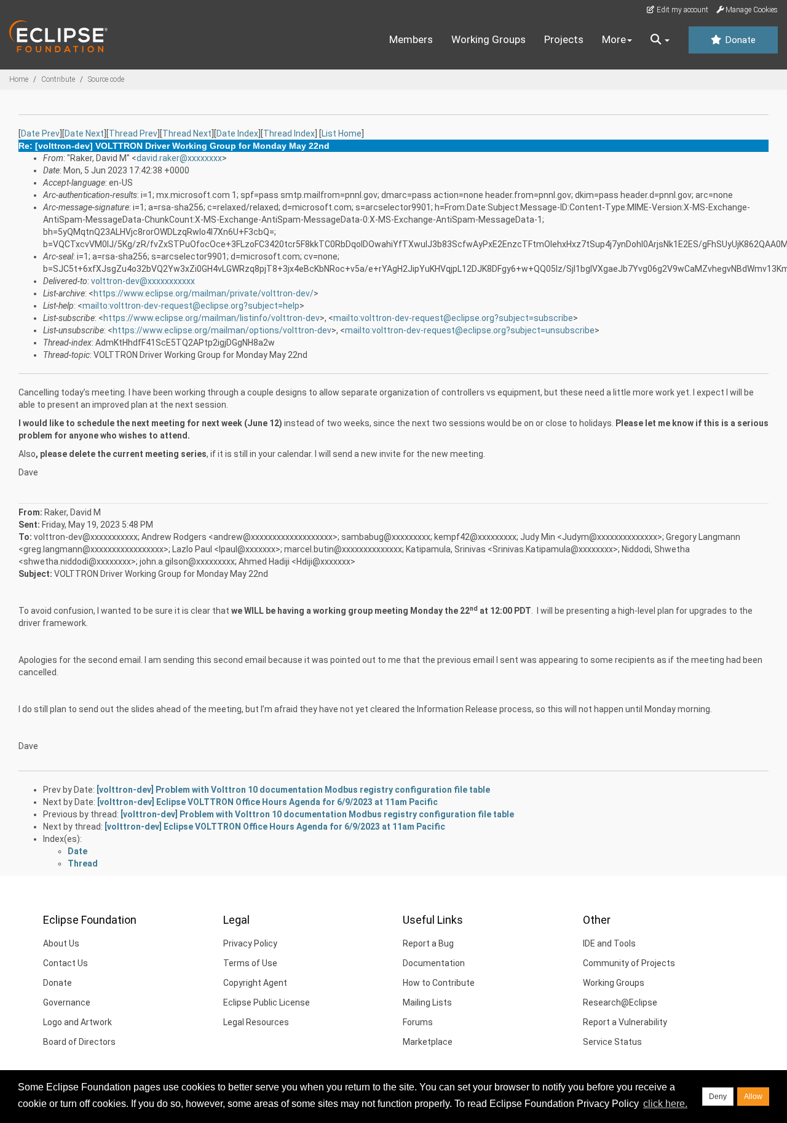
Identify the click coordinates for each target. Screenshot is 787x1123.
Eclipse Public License (266, 1002)
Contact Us (65, 963)
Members (411, 39)
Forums (418, 1022)
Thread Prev (133, 133)
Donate (739, 40)
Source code (106, 79)
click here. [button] (665, 1103)
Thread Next (187, 133)
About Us (61, 943)
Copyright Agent (255, 983)
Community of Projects (629, 963)
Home (18, 79)
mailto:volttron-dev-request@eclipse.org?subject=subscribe (453, 318)
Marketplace (428, 1042)
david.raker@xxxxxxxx (179, 158)
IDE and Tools (609, 943)
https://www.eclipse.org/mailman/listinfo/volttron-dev (211, 318)
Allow (753, 1096)
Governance (66, 1002)
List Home (342, 133)
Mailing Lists (427, 1002)
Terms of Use (250, 963)
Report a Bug (428, 943)
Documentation (434, 963)
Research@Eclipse (620, 1002)
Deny (718, 1096)
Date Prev (40, 133)
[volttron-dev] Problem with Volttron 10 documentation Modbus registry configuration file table (293, 790)
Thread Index (289, 133)
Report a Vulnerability (625, 1022)
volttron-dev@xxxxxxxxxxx (143, 281)
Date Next (84, 133)
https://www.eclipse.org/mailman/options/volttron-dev (222, 330)
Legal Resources (256, 1022)
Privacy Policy (250, 943)
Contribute (58, 79)
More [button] (614, 39)
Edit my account (681, 10)
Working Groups (488, 39)
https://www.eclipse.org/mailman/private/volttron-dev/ (203, 293)
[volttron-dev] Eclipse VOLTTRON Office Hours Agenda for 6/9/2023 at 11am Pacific (267, 802)
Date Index (237, 133)
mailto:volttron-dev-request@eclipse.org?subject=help (190, 306)
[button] (660, 40)
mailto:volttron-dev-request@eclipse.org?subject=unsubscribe (470, 330)
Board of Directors (79, 1042)
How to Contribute (439, 983)
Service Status (612, 1042)
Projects (563, 39)
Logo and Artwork (77, 1022)
